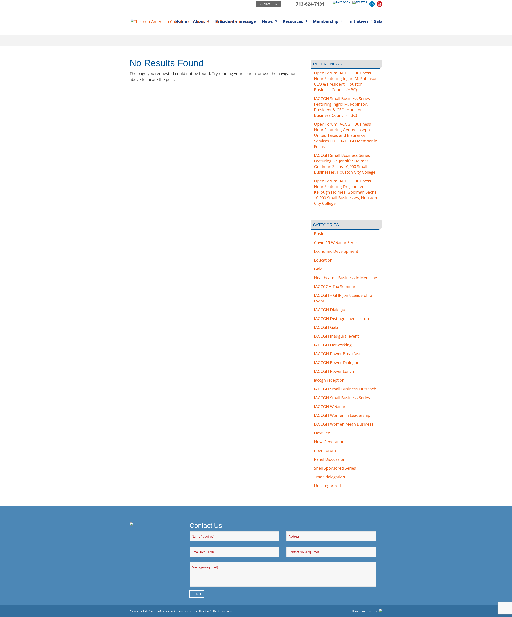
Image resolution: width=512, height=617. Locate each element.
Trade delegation (329, 477)
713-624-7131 (310, 4)
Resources (293, 22)
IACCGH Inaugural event (336, 336)
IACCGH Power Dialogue (336, 362)
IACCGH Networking (333, 345)
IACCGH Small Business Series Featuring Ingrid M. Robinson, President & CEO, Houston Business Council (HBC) (342, 107)
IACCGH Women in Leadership (342, 415)
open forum (325, 450)
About (199, 22)
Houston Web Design (363, 611)
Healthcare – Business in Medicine (345, 277)
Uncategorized (327, 485)
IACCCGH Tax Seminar (334, 286)
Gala (378, 22)
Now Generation (329, 441)
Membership (325, 22)
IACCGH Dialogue (330, 309)
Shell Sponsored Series (335, 468)
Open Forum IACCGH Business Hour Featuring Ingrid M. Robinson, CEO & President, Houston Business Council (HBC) (346, 81)
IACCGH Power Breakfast (337, 353)
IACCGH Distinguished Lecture (342, 318)
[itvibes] (380, 611)
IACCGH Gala (326, 327)
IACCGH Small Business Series (342, 397)
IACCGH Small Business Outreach (345, 389)
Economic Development (336, 251)
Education (323, 260)
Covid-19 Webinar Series (336, 242)
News (267, 22)
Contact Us (268, 4)
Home (181, 22)
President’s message (235, 22)
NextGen (322, 433)
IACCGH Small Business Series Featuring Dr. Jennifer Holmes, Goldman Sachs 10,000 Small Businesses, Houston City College (344, 164)
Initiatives (358, 22)
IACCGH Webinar (329, 406)
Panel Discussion (329, 459)
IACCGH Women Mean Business (343, 424)
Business (322, 233)
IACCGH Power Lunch (334, 371)
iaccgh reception (329, 380)
